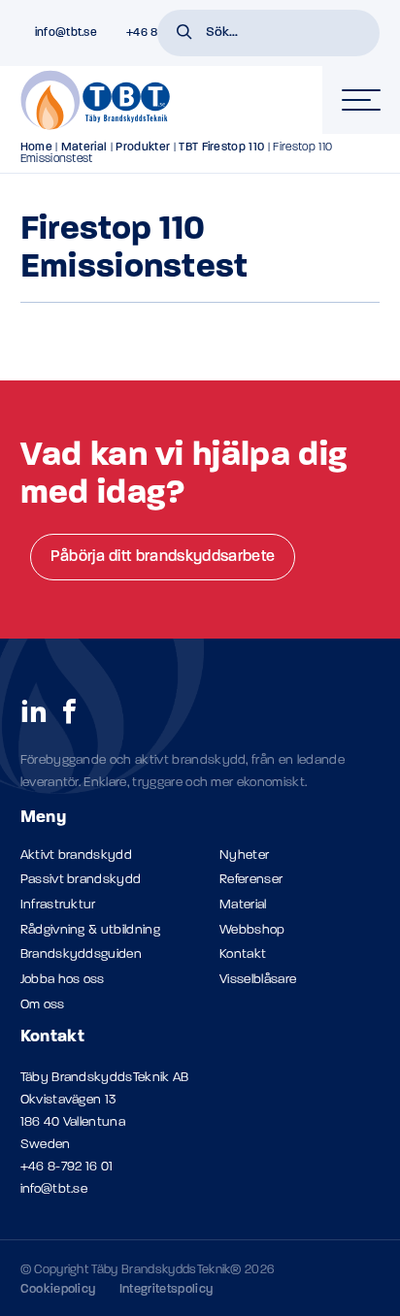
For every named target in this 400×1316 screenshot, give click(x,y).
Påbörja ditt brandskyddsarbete (163, 557)
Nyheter (244, 855)
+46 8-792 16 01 (67, 1167)
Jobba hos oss (62, 979)
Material (84, 147)
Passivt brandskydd (81, 879)
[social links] (34, 710)
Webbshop (252, 930)
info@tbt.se (54, 1189)
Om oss (42, 1005)
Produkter (143, 147)
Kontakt (242, 954)
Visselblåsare (257, 979)
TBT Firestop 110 (221, 147)
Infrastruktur (58, 905)
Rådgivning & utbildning (90, 930)
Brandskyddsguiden (81, 954)
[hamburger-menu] (361, 100)
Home (36, 147)
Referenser (251, 879)
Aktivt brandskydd (76, 855)
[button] (184, 34)
